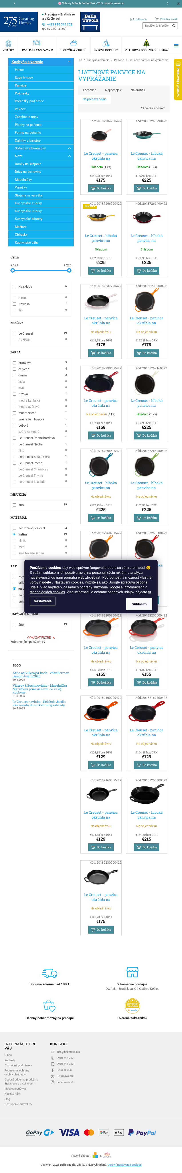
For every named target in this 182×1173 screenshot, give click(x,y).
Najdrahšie (138, 90)
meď (42, 547)
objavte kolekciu (114, 3)
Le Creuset (42, 333)
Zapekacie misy (26, 117)
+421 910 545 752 (57, 26)
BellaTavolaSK (66, 1076)
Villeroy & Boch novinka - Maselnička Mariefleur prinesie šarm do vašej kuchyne (40, 689)
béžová (42, 425)
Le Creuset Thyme (42, 475)
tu (149, 592)
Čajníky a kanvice (28, 141)
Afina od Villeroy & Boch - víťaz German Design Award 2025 (41, 674)
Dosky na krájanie (28, 164)
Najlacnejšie (113, 90)
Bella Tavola (64, 1070)
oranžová (42, 363)
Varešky (21, 187)
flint (42, 450)
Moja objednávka (15, 1088)
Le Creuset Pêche (42, 463)
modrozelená (42, 413)
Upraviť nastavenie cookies (125, 1164)
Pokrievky (22, 93)
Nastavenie (43, 601)
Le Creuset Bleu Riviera (42, 456)
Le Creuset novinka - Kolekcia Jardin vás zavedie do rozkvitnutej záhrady (39, 703)
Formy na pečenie (28, 133)
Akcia (42, 298)
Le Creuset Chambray (42, 469)
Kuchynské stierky (28, 203)
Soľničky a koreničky (30, 148)
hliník (42, 540)
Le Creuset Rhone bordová (42, 438)
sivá (42, 388)
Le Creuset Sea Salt (42, 481)
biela (42, 381)
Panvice (20, 85)
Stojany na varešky (29, 195)
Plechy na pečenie (28, 125)
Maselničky (23, 180)
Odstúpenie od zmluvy (18, 1104)
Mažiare (21, 227)
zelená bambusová (42, 419)
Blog (7, 1099)
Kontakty (10, 1060)
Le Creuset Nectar (42, 444)
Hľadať (173, 26)
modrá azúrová (42, 406)
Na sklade (42, 286)
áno (42, 505)
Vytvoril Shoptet (80, 1155)
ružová (42, 394)
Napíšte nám (12, 1093)
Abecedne (89, 90)
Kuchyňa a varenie (27, 62)
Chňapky (21, 235)
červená (42, 369)
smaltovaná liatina (42, 553)
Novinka (42, 304)
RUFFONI (42, 339)
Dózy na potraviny (28, 172)
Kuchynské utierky (28, 211)
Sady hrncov (24, 78)
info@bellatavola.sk (69, 1052)
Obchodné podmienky (18, 1065)
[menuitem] (8, 46)
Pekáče (20, 109)
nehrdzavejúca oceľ (42, 528)
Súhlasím (139, 604)
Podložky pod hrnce (29, 101)
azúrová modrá (42, 431)
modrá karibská (42, 400)
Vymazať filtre (39, 637)
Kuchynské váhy (26, 243)
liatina (42, 534)
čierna (42, 375)
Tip (42, 310)
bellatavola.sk (65, 1082)
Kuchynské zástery (28, 219)
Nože (19, 156)
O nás (8, 1055)
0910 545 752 (65, 1057)
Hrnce (19, 70)
